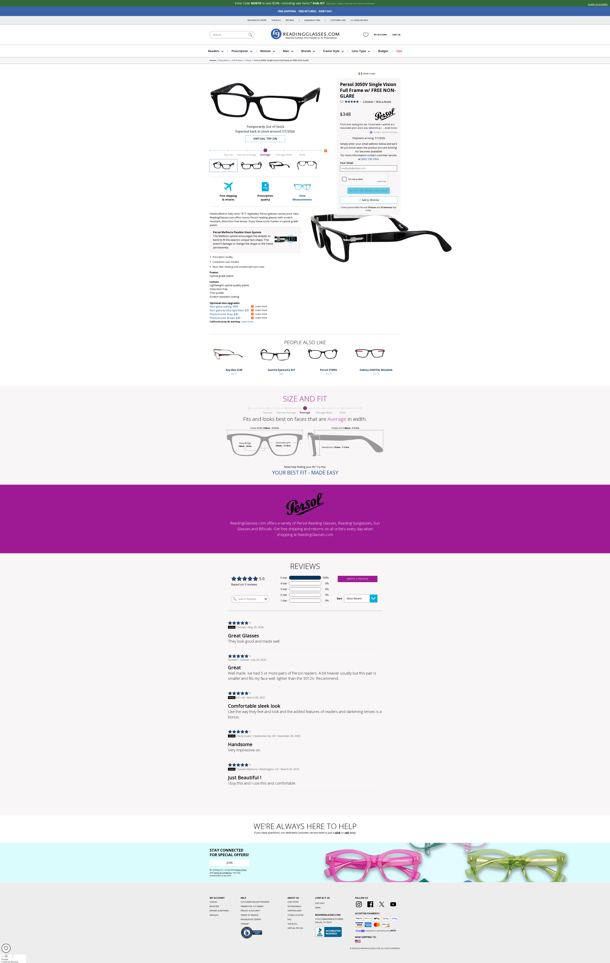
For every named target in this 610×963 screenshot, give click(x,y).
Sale (399, 51)
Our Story (293, 901)
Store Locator (295, 915)
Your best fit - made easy (305, 472)
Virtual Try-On (265, 138)
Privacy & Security (250, 910)
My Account (380, 34)
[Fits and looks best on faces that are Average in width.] (265, 155)
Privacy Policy (240, 870)
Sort (339, 598)
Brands (306, 51)
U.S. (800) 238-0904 (359, 20)
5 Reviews (368, 101)
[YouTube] (393, 907)
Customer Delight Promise (255, 901)
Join (230, 863)
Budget (383, 51)
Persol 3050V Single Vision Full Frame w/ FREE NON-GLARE (281, 60)
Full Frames (237, 60)
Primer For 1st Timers (252, 906)
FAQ (289, 919)
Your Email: (346, 163)
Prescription (239, 51)
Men (286, 51)
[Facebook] (370, 907)
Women (265, 51)
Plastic (248, 60)
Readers (213, 51)
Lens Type (359, 51)
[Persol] (385, 114)
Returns (290, 20)
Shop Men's (224, 60)
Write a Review (383, 101)
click (338, 832)
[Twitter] (382, 907)
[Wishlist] (365, 34)
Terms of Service (249, 915)
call (347, 832)
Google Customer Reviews (385, 132)
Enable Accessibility (598, 4)
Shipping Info (295, 910)
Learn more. (247, 321)
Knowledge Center (256, 20)
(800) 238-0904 (370, 159)
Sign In (213, 901)
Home (213, 60)
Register (214, 906)
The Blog (276, 20)
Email (318, 907)
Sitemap (245, 923)
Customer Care (338, 20)
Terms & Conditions (223, 872)
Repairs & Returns (219, 910)
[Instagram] (359, 907)
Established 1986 (312, 20)
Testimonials (294, 906)
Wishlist (214, 915)
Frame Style (331, 51)
